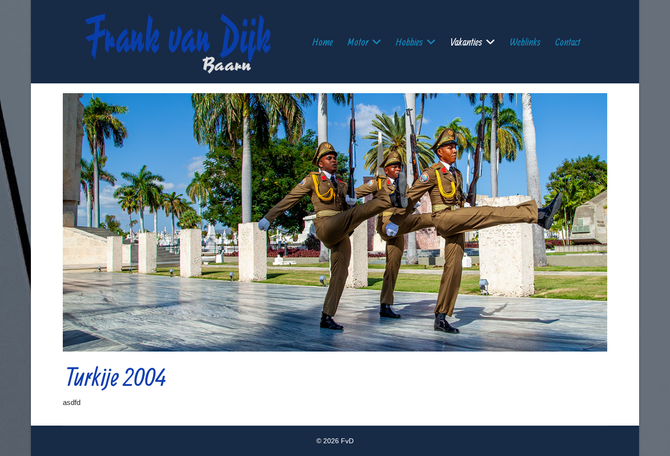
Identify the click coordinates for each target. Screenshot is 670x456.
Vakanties (466, 41)
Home (322, 41)
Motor (358, 41)
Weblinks (525, 41)
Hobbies (409, 41)
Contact (567, 41)
